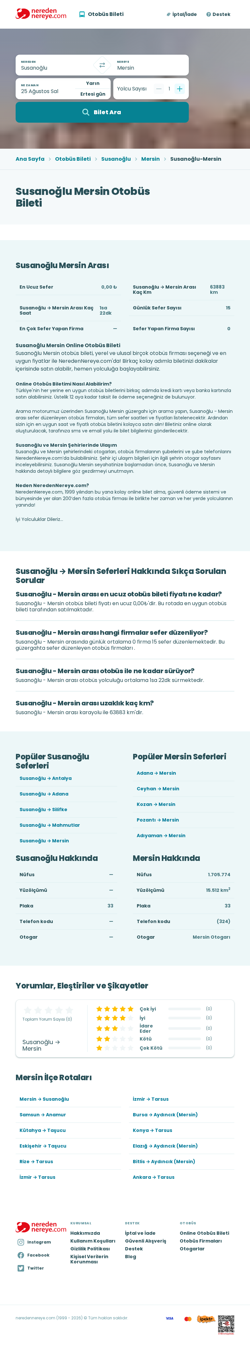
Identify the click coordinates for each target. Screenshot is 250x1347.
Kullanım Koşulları (93, 1241)
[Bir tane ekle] (179, 89)
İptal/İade (185, 14)
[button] (182, 14)
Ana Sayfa (30, 159)
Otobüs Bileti (73, 159)
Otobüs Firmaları (201, 1241)
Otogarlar (192, 1248)
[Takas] (102, 65)
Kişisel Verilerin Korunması (89, 1259)
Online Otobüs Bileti (204, 1233)
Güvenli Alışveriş (145, 1241)
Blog (130, 1256)
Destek (221, 14)
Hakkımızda (85, 1233)
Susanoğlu (116, 159)
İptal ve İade (140, 1233)
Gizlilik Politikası (90, 1248)
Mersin (150, 159)
